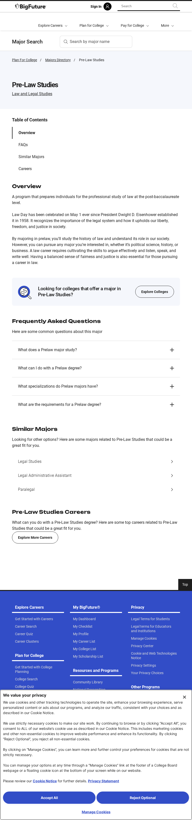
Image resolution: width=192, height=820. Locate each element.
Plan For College (24, 60)
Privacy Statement (103, 781)
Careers (25, 168)
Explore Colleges (154, 292)
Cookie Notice (45, 781)
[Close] (184, 697)
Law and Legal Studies (32, 93)
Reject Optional (143, 798)
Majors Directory (58, 60)
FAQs (23, 144)
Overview (26, 132)
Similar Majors (31, 156)
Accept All (49, 798)
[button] (167, 21)
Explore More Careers (35, 538)
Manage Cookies (96, 812)
